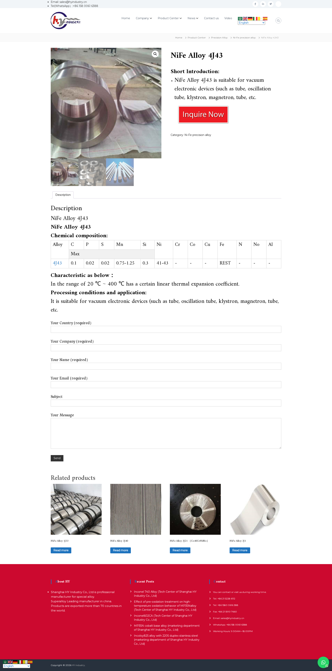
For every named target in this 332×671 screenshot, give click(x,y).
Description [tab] (63, 195)
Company (142, 18)
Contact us (211, 18)
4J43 (57, 263)
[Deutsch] (250, 18)
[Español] (265, 18)
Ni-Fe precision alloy (244, 37)
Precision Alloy (219, 37)
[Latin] (260, 18)
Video (228, 18)
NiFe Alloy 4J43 (193, 80)
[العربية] (240, 18)
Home (125, 18)
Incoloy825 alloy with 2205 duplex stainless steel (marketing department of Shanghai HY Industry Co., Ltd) (166, 639)
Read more (61, 550)
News (191, 18)
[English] (245, 18)
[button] (155, 53)
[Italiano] (255, 18)
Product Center (168, 18)
